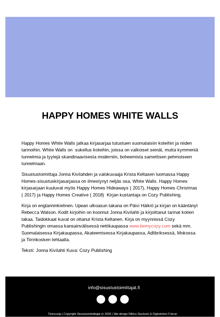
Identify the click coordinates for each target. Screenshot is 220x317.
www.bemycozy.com (149, 226)
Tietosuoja (54, 313)
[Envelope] (33, 10)
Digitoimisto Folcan (165, 313)
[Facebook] (24, 10)
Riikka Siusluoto (139, 313)
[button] (50, 10)
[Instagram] (14, 10)
